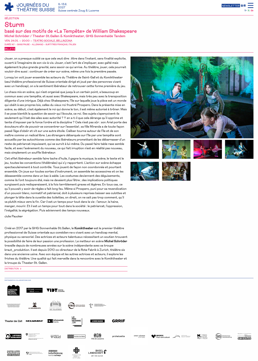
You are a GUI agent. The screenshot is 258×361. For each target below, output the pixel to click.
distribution (12, 268)
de (252, 10)
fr (245, 10)
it (249, 10)
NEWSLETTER (231, 5)
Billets (10, 48)
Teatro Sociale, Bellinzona (52, 40)
